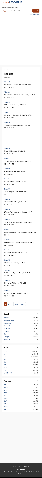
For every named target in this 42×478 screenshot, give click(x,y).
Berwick (6, 331)
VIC (5, 354)
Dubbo (6, 334)
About (19, 466)
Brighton (7, 328)
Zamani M (7, 209)
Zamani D (7, 158)
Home (14, 466)
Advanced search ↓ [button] (34, 14)
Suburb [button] (6, 314)
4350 (5, 385)
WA (5, 359)
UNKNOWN (8, 373)
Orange (6, 336)
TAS (5, 365)
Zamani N (7, 229)
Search (36, 11)
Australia (6, 70)
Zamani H (7, 179)
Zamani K (7, 189)
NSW (5, 351)
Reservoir (7, 326)
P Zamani (7, 270)
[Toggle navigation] (38, 2)
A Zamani (7, 92)
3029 (5, 409)
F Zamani (7, 82)
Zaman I (6, 112)
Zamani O (7, 260)
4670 (5, 387)
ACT (5, 367)
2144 (5, 395)
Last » (22, 304)
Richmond (7, 339)
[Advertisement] (21, 40)
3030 (5, 398)
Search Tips (26, 466)
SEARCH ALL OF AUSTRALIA (10, 7)
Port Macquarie (9, 320)
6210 (5, 403)
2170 (5, 401)
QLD (5, 357)
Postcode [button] (7, 381)
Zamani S (7, 280)
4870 (5, 393)
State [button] (6, 347)
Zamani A (7, 102)
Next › (16, 304)
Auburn (6, 318)
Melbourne (7, 323)
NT (5, 370)
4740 (5, 390)
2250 (5, 406)
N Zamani (7, 240)
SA (5, 362)
